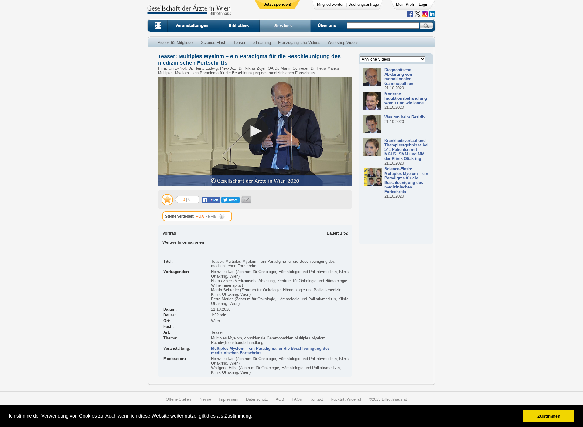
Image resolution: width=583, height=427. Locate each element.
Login (423, 4)
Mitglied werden (330, 4)
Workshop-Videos (343, 42)
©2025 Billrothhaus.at (388, 399)
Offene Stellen (178, 399)
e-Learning (262, 42)
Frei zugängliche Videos (299, 42)
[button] (254, 417)
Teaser (239, 42)
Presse (205, 399)
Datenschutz (257, 399)
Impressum (228, 399)
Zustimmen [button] (549, 416)
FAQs (297, 399)
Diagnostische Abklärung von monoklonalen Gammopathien (398, 77)
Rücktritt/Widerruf (346, 399)
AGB (280, 399)
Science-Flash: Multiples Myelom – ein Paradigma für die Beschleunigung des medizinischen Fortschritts (406, 180)
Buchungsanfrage (363, 4)
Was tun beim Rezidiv (404, 117)
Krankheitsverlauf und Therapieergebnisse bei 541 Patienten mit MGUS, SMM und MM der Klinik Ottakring (406, 149)
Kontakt (316, 399)
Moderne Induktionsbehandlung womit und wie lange (405, 98)
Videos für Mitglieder (176, 42)
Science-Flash (213, 42)
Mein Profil (405, 4)
